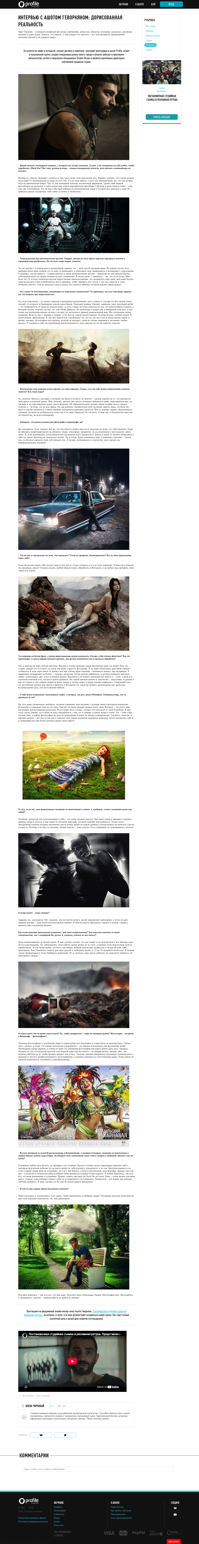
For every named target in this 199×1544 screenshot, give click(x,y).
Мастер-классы (153, 36)
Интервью (150, 45)
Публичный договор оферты (32, 1518)
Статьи (149, 40)
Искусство (58, 1525)
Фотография (28, 1396)
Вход (171, 4)
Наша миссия (117, 1507)
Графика (58, 1507)
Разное (149, 50)
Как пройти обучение (121, 1511)
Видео (57, 1518)
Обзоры (150, 31)
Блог (153, 4)
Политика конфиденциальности (33, 1522)
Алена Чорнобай (34, 1406)
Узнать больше (161, 117)
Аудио (57, 1522)
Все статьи (151, 26)
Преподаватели (118, 1514)
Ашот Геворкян (43, 1396)
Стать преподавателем (121, 1518)
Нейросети (59, 1514)
